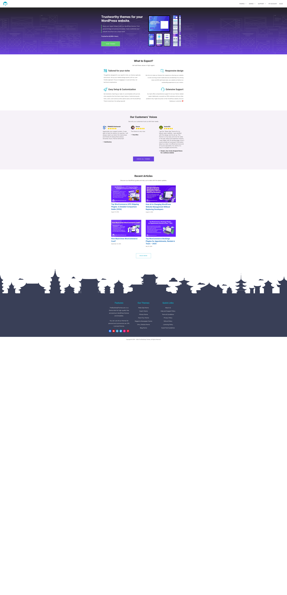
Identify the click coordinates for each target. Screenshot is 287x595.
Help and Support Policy (168, 311)
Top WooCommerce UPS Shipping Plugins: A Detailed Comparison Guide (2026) (125, 206)
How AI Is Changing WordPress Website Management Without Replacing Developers (158, 206)
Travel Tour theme (143, 318)
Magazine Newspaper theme (143, 321)
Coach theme (143, 311)
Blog (281, 4)
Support (261, 4)
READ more (143, 255)
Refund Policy (168, 321)
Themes (241, 4)
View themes (110, 43)
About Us (168, 308)
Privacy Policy (168, 318)
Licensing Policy (168, 324)
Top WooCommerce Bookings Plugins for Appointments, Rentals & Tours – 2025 (160, 241)
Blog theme (143, 328)
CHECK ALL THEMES (143, 159)
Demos (251, 4)
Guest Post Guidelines (168, 328)
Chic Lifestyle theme (143, 324)
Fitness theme (143, 314)
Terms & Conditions (168, 314)
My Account (273, 4)
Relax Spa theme (143, 308)
